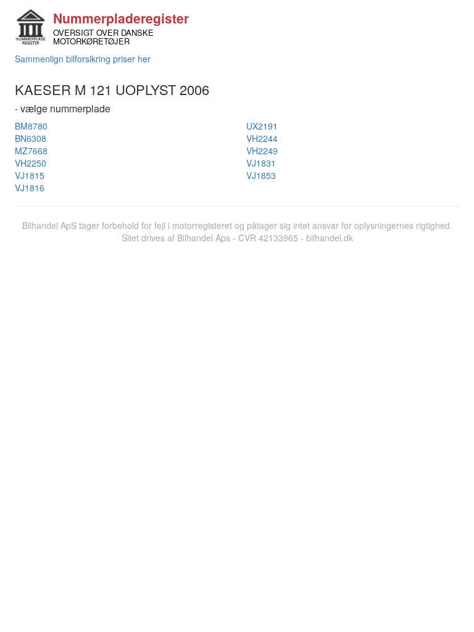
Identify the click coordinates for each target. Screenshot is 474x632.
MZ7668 (31, 150)
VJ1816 (29, 187)
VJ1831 (261, 163)
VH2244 (262, 138)
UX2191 (262, 126)
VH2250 (30, 163)
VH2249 (262, 150)
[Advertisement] (237, 336)
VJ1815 (29, 175)
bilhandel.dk (329, 237)
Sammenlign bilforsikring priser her (83, 58)
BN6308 (30, 138)
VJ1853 (261, 175)
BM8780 (31, 126)
